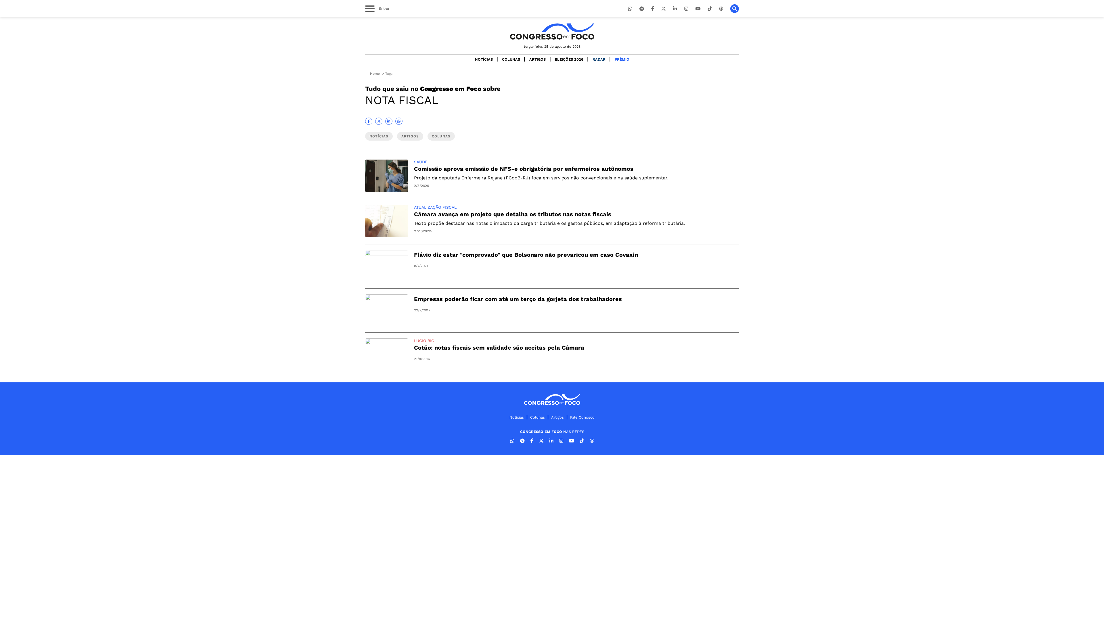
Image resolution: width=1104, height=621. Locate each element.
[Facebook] (652, 9)
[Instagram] (686, 9)
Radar (599, 59)
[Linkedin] (675, 9)
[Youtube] (698, 9)
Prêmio (622, 59)
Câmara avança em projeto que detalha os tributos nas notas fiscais (512, 214)
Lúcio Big (424, 340)
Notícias (484, 59)
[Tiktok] (710, 9)
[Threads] (721, 9)
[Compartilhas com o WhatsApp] (398, 121)
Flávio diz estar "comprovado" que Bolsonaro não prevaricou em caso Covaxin (526, 254)
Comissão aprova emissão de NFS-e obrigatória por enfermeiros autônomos (523, 168)
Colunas (511, 59)
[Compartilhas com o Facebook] (368, 121)
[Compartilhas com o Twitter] (378, 121)
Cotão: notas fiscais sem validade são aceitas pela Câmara (499, 347)
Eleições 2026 (569, 59)
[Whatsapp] (630, 9)
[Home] (552, 31)
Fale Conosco (582, 417)
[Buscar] (734, 8)
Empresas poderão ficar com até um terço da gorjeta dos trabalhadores (518, 299)
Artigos (537, 59)
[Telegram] (641, 9)
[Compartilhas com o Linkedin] (388, 121)
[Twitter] (663, 9)
